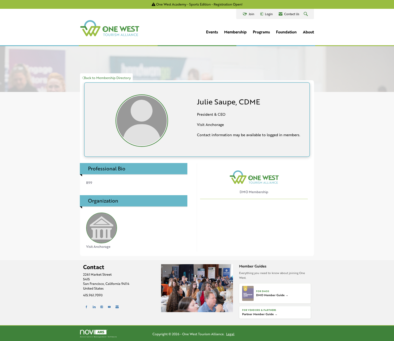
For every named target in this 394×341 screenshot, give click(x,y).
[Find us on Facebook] (86, 307)
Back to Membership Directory (107, 77)
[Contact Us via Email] (117, 307)
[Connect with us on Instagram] (101, 307)
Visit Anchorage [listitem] (98, 246)
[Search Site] (306, 14)
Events (212, 32)
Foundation (286, 32)
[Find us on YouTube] (109, 307)
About (308, 32)
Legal (230, 334)
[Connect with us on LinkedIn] (94, 307)
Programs (261, 32)
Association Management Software (98, 336)
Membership (235, 32)
